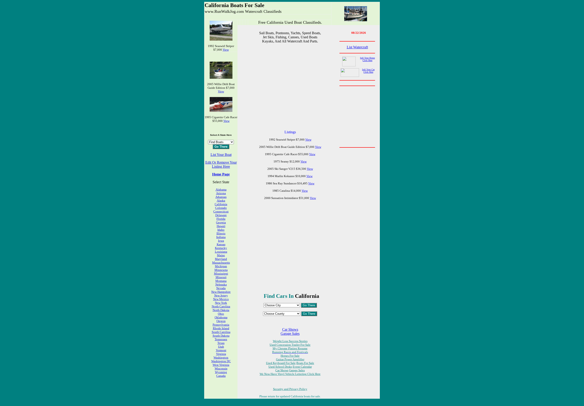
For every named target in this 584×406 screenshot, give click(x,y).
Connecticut (221, 211)
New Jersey (221, 295)
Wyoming (221, 372)
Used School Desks (280, 366)
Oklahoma (221, 317)
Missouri (221, 277)
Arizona (221, 193)
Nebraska (221, 284)
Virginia (221, 354)
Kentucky (221, 248)
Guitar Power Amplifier (290, 359)
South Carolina (221, 332)
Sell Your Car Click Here (368, 70)
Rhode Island (221, 328)
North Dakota (221, 310)
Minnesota (221, 270)
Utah (221, 346)
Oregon (221, 321)
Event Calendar (302, 366)
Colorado (221, 208)
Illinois (220, 233)
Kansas (221, 244)
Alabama (221, 189)
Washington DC (221, 361)
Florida (220, 218)
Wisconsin (221, 368)
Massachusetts (221, 262)
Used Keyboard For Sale (281, 363)
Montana (221, 281)
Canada (221, 375)
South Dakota (221, 335)
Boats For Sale (305, 363)
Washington (221, 357)
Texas (220, 343)
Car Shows (290, 329)
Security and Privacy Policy (290, 389)
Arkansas (221, 197)
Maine (221, 255)
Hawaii (221, 226)
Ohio (221, 313)
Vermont (221, 350)
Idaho (220, 229)
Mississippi (221, 273)
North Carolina (221, 306)
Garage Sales (290, 333)
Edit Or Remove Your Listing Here (221, 164)
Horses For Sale (290, 355)
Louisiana (221, 251)
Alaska (221, 200)
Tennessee (221, 339)
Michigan (221, 266)
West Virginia (221, 365)
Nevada (221, 288)
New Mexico (221, 299)
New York (221, 302)
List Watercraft (357, 47)
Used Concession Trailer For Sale (290, 344)
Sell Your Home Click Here (367, 59)
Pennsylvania (221, 324)
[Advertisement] (290, 87)
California (221, 204)
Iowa (221, 240)
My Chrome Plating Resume (290, 348)
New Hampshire (221, 291)
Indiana (221, 237)
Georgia (221, 222)
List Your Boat (221, 155)
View (226, 49)
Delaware (221, 215)
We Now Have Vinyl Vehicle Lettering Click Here (290, 374)
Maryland (221, 259)
